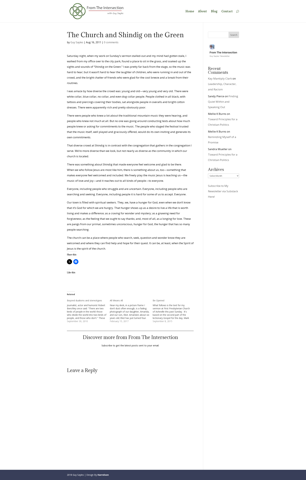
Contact (227, 11)
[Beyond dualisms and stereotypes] (88, 311)
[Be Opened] (174, 311)
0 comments (111, 42)
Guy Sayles (76, 42)
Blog (214, 11)
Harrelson (103, 474)
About (202, 11)
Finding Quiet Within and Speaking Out (223, 101)
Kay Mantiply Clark (220, 78)
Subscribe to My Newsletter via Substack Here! (223, 191)
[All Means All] (131, 311)
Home (189, 11)
